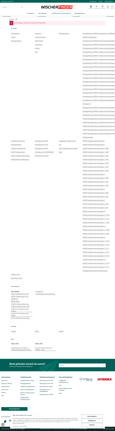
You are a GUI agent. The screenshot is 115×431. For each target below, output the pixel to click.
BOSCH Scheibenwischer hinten (20, 294)
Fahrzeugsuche (93, 1)
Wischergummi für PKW (46, 380)
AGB (2, 395)
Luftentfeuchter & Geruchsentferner (45, 294)
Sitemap (3, 392)
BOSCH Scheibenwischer (27, 389)
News (60, 393)
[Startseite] (57, 7)
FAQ (60, 385)
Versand (23, 428)
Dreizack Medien (83, 428)
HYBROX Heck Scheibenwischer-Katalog (20, 314)
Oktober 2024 (39, 343)
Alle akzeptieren (92, 416)
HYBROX (13, 331)
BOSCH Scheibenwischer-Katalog (20, 318)
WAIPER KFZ (14, 299)
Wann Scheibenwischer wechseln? (65, 389)
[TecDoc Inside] (86, 379)
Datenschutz (23, 426)
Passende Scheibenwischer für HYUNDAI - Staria (43, 349)
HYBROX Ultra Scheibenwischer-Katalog (20, 310)
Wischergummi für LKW (46, 383)
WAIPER (61, 331)
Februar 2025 (15, 343)
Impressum (15, 426)
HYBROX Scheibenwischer (27, 386)
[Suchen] (22, 7)
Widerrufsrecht (5, 386)
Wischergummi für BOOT (47, 394)
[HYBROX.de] (105, 379)
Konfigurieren (92, 420)
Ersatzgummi (39, 291)
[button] (91, 7)
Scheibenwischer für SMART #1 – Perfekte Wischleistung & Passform (21, 349)
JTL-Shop (111, 428)
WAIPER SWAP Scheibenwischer (25, 398)
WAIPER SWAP (15, 301)
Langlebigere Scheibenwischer (63, 381)
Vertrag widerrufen (14, 409)
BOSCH (37, 331)
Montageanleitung (108, 1)
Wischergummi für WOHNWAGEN (45, 390)
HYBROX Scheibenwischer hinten (20, 306)
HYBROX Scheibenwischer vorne (20, 304)
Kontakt (100, 1)
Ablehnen (92, 425)
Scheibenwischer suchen (27, 380)
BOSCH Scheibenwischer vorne (19, 296)
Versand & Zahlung (6, 383)
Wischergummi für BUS (46, 386)
